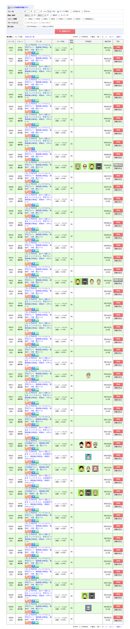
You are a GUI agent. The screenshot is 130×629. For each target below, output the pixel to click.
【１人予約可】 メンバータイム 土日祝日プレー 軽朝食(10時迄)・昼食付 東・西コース (38, 443)
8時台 (45, 19)
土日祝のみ (76, 11)
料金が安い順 (29, 37)
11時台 (69, 19)
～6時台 (30, 19)
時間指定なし (89, 19)
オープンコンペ (32, 23)
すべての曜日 (64, 11)
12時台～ (78, 19)
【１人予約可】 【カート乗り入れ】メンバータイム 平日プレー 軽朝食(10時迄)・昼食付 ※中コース (38, 70)
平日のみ (86, 11)
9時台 (53, 19)
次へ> (111, 37)
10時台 (60, 19)
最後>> (119, 37)
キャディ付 (64, 15)
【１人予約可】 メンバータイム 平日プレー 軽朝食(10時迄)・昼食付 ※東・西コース (38, 47)
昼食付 (54, 15)
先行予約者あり (32, 26)
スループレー (46, 23)
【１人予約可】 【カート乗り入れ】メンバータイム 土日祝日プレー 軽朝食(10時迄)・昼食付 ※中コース (38, 455)
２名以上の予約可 (47, 26)
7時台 (38, 19)
